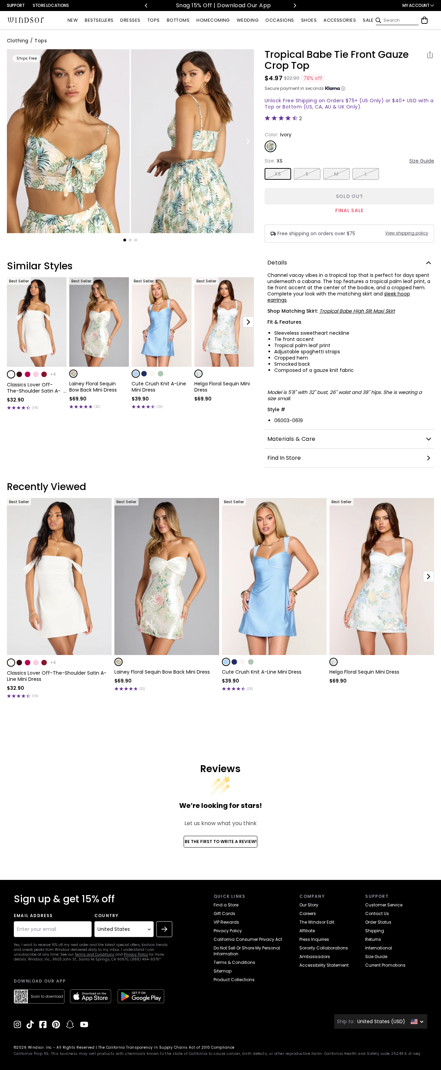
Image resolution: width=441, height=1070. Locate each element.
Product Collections (234, 980)
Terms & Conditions (234, 962)
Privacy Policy (136, 954)
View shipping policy (406, 233)
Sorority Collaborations (323, 948)
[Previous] (146, 5)
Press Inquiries (314, 939)
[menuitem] (72, 20)
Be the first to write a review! (221, 841)
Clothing (18, 41)
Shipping (374, 931)
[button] (11, 374)
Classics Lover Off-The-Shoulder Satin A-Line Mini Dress (34, 388)
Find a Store (226, 905)
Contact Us (377, 913)
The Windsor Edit (316, 922)
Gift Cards (224, 913)
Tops (40, 41)
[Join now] (164, 929)
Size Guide (421, 161)
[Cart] (424, 20)
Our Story (308, 905)
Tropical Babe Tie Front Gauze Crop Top (337, 60)
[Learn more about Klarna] (343, 88)
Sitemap (223, 971)
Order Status (378, 922)
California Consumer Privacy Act (248, 939)
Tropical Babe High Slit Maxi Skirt (357, 311)
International (378, 948)
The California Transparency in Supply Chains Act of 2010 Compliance (166, 1047)
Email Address (33, 915)
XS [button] (278, 173)
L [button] (366, 173)
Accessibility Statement (324, 965)
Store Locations (51, 5)
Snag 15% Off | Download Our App (204, 5)
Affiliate (307, 931)
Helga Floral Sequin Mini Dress (222, 387)
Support (15, 5)
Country (106, 915)
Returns (373, 939)
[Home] (26, 20)
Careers (307, 913)
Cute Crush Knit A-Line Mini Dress (159, 387)
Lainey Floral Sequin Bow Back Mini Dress (93, 387)
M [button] (336, 173)
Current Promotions (385, 965)
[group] (68, 141)
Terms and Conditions (94, 954)
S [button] (307, 173)
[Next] (294, 5)
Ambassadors (314, 956)
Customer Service (383, 905)
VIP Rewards (226, 922)
